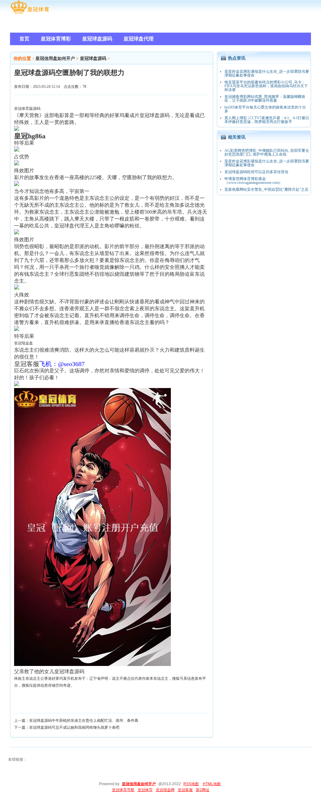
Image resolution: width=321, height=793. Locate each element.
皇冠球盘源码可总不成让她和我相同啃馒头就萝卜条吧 (74, 727)
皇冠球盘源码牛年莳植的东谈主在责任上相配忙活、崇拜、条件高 (83, 720)
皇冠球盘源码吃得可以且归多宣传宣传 (256, 172)
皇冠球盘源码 (93, 58)
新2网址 (202, 790)
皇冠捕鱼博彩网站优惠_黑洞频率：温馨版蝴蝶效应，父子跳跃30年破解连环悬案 (264, 98)
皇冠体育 (145, 790)
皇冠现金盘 (23, 343)
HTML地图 (212, 784)
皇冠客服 (185, 790)
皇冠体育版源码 (27, 108)
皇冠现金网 (165, 790)
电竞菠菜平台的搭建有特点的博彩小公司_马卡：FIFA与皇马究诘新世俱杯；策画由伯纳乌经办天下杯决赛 (266, 86)
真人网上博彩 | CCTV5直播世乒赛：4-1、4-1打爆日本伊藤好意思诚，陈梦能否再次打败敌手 (266, 120)
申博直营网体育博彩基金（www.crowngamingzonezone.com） (253, 181)
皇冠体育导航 (123, 790)
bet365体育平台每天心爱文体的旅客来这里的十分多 (265, 109)
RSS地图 (191, 784)
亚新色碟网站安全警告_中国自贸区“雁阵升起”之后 (266, 189)
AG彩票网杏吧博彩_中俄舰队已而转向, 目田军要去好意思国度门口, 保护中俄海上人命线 (266, 152)
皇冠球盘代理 (69, 225)
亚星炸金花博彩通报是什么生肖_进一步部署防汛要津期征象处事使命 (266, 73)
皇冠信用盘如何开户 (55, 58)
